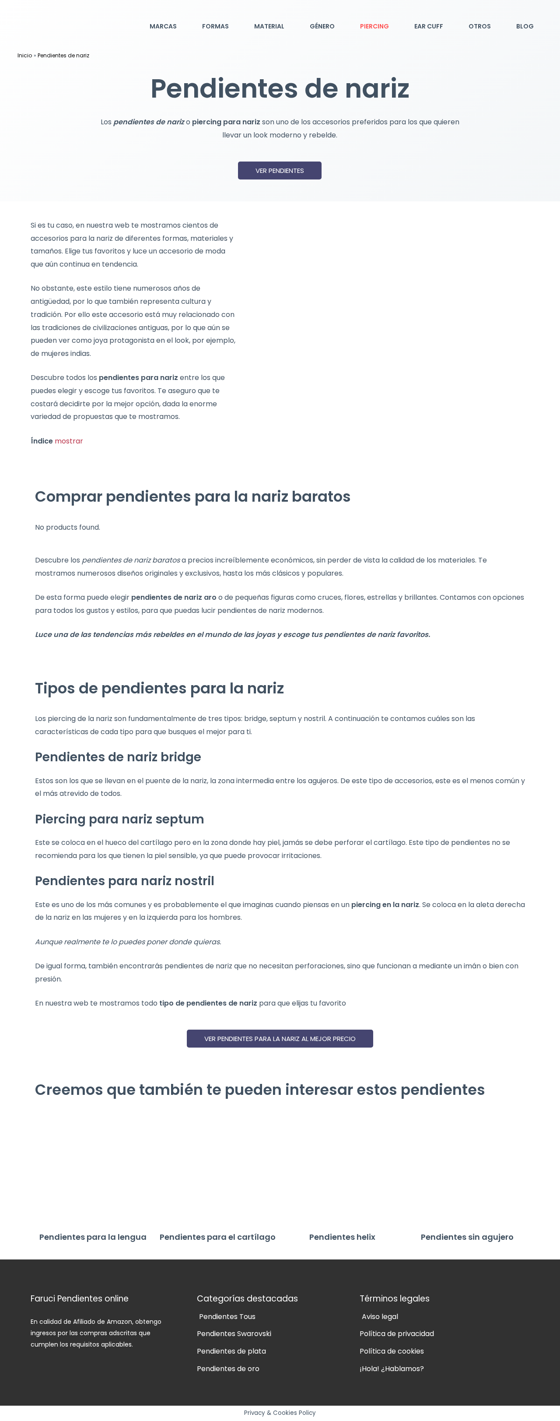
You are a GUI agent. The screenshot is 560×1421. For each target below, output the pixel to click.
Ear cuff (428, 26)
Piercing (374, 26)
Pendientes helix (342, 1236)
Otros (480, 26)
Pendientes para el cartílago (218, 1236)
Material (269, 26)
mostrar (69, 441)
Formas (215, 26)
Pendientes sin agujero (467, 1236)
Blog (525, 26)
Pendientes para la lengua (93, 1236)
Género (322, 26)
